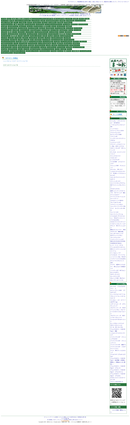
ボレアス (60, 43)
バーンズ (47, 37)
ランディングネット (7, 53)
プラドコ (76, 41)
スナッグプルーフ (32, 34)
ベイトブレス (23, 43)
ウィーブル (66, 24)
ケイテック (69, 28)
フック (57, 49)
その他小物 (75, 51)
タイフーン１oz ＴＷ (22, 61)
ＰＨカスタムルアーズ (52, 20)
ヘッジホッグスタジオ (44, 43)
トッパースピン (114, 128)
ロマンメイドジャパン (47, 49)
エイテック (74, 24)
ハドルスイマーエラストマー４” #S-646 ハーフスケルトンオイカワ (118, 173)
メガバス (54, 45)
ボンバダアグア (23, 45)
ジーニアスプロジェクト (41, 32)
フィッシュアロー (47, 41)
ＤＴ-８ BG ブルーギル (116, 327)
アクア (29, 22)
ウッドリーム (39, 24)
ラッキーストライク (24, 47)
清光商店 (62, 34)
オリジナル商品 (62, 14)
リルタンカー (113, 158)
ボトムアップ (67, 43)
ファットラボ (46, 39)
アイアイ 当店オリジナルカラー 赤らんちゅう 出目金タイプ (118, 266)
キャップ (60, 51)
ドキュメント (64, 15)
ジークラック (29, 32)
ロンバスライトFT (115, 276)
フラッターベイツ (68, 39)
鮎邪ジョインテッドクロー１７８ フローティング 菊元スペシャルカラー (117, 192)
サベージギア (45, 30)
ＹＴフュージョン (80, 20)
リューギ (43, 47)
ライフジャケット (44, 51)
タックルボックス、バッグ (17, 51)
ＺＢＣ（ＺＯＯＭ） (7, 22)
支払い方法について (98, 1)
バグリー (25, 37)
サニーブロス (54, 30)
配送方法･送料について (110, 1)
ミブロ (48, 45)
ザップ (70, 30)
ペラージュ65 (113, 136)
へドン (16, 43)
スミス (61, 32)
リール (3, 18)
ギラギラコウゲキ (115, 189)
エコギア (4, 26)
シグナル (4, 32)
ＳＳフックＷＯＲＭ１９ (116, 381)
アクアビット (36, 22)
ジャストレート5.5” (115, 142)
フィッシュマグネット (35, 41)
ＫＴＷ (11, 20)
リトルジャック (52, 47)
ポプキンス (76, 43)
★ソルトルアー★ (59, 18)
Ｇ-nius (87, 18)
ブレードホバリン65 (115, 202)
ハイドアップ (33, 37)
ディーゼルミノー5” (116, 253)
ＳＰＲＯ (62, 20)
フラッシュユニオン (57, 39)
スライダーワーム (53, 34)
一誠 (15, 24)
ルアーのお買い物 (71, 14)
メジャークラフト (63, 45)
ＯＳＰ (43, 20)
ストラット (22, 34)
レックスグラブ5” (115, 159)
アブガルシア (68, 22)
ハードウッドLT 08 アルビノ (118, 270)
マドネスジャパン (39, 45)
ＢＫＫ (81, 18)
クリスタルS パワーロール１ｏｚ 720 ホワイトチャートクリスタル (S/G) (117, 218)
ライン (69, 49)
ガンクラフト (61, 26)
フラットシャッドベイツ (8, 41)
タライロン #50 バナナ (116, 169)
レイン (20, 49)
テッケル (56, 35)
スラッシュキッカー (115, 181)
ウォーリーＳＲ (115, 212)
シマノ (14, 32)
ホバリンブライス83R (115, 134)
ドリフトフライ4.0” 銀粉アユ (118, 344)
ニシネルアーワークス (66, 35)
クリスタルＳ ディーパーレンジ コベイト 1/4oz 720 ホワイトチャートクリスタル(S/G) (118, 256)
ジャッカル (77, 30)
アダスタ (60, 22)
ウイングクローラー (115, 156)
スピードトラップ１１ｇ (117, 214)
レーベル (26, 49)
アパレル (53, 51)
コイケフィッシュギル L (116, 204)
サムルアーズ (63, 30)
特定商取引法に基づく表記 (84, 1)
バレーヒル (13, 39)
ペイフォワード (33, 43)
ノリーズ (4, 37)
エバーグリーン (83, 24)
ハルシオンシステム (57, 37)
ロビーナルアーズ (35, 49)
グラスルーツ (50, 28)
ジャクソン (21, 32)
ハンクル (26, 39)
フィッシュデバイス (66, 41)
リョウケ (69, 47)
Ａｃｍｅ (69, 18)
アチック (44, 22)
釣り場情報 (52, 15)
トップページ (47, 14)
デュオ (50, 35)
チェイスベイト (6, 35)
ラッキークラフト (6, 47)
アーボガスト (52, 22)
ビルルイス (38, 39)
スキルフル (68, 32)
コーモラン (16, 30)
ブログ (58, 15)
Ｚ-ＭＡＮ (23, 22)
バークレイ (18, 37)
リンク (89, 15)
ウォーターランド (29, 24)
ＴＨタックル (70, 20)
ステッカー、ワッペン (32, 51)
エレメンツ (22, 26)
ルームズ (4, 49)
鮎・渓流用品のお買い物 (84, 14)
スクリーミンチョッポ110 (117, 130)
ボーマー (4, 45)
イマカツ (21, 24)
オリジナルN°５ (114, 272)
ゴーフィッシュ (25, 30)
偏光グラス (67, 51)
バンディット (5, 39)
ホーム (41, 14)
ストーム (4, 34)
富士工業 (25, 41)
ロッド (9, 18)
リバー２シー (61, 47)
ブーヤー (18, 41)
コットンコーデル (6, 30)
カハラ (53, 26)
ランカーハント (35, 47)
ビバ (32, 39)
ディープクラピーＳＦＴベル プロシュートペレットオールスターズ (118, 296)
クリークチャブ (12, 28)
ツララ (20, 35)
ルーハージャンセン (78, 47)
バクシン (41, 37)
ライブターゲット (74, 45)
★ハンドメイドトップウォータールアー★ (42, 18)
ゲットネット (78, 28)
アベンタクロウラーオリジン (118, 247)
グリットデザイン (33, 28)
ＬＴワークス (35, 20)
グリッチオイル (23, 28)
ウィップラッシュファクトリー (53, 24)
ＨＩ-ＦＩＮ (5, 20)
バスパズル (67, 37)
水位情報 (71, 15)
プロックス (83, 41)
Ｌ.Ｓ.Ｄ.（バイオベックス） (23, 20)
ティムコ (26, 35)
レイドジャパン (12, 49)
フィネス (57, 41)
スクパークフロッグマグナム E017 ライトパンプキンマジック (118, 185)
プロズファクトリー (7, 43)
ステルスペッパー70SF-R (116, 200)
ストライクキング (13, 34)
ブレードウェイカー (115, 237)
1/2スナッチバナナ (115, 274)
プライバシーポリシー (123, 1)
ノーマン (10, 37)
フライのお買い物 (43, 15)
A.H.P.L (76, 18)
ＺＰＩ (16, 22)
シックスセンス (54, 32)
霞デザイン (47, 26)
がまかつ (69, 26)
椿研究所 (14, 35)
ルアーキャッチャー (19, 53)
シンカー (63, 49)
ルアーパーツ (5, 51)
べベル (54, 43)
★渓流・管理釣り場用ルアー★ (21, 18)
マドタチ (31, 45)
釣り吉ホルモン (76, 34)
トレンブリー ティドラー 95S (117, 206)
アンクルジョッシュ (7, 24)
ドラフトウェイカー (115, 132)
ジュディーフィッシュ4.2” (117, 239)
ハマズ (20, 39)
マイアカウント (72, 1)
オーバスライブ (38, 26)
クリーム (4, 28)
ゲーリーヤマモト (60, 28)
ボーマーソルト (12, 45)
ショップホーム (7, 61)
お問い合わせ (82, 15)
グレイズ (42, 28)
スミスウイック (43, 34)
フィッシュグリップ (85, 51)
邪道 (9, 32)
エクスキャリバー (13, 26)
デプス (45, 35)
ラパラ (14, 47)
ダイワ (68, 34)
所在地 (76, 15)
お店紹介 (54, 14)
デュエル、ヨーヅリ (36, 35)
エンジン (30, 26)
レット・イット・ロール (116, 245)
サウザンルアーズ (35, 30)
